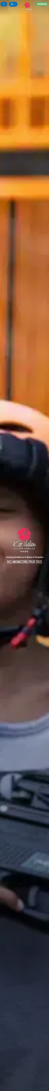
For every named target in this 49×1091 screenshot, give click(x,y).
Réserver (42, 4)
